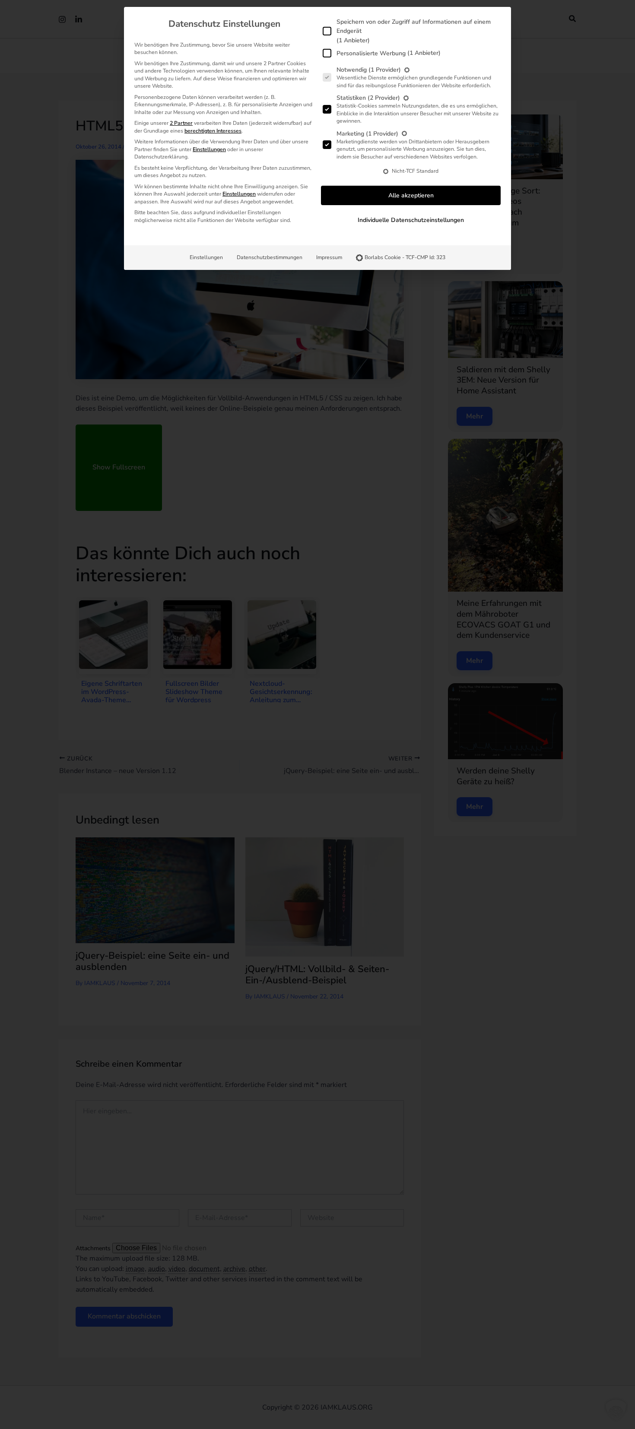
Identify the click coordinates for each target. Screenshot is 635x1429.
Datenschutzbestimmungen (269, 257)
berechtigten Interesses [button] (212, 130)
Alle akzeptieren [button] (411, 195)
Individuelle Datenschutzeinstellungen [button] (411, 220)
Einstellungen (206, 257)
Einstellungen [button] (209, 149)
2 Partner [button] (181, 123)
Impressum (329, 257)
